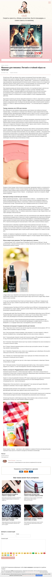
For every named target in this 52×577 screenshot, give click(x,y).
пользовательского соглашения (32, 572)
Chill (24, 15)
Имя (2, 534)
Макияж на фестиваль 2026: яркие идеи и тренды (10, 519)
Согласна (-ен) (39, 575)
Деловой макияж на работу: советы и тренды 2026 (10, 495)
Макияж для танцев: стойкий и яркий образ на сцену (33, 519)
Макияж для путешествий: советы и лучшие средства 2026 (33, 495)
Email (17, 534)
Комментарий (4, 538)
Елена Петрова (11, 460)
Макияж (15, 72)
